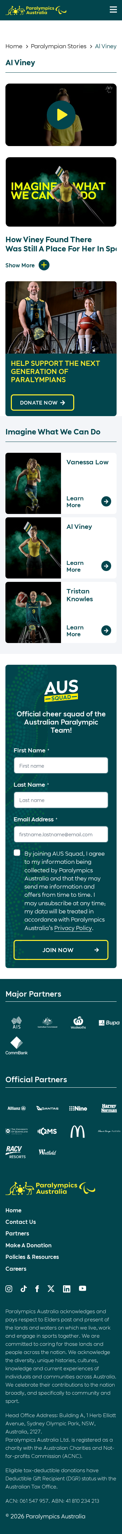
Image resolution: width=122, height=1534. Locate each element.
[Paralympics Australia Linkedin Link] (66, 1290)
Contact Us (20, 1221)
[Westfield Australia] (47, 1152)
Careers (15, 1268)
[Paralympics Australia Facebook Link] (37, 1289)
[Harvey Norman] (109, 1108)
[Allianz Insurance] (16, 1108)
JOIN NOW (58, 949)
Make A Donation (28, 1245)
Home (13, 45)
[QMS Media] (47, 1131)
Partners (17, 1233)
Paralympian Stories (58, 45)
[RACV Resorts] (16, 1152)
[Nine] (78, 1108)
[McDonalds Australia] (78, 1131)
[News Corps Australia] (109, 1131)
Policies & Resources (32, 1256)
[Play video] (61, 115)
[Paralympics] (35, 11)
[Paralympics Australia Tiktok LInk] (24, 1289)
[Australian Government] (47, 1023)
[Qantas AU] (47, 1108)
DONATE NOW (39, 402)
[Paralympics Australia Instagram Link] (8, 1289)
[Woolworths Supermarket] (78, 1023)
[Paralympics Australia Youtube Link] (82, 1288)
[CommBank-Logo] (16, 1045)
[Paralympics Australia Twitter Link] (51, 1289)
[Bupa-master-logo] (109, 1023)
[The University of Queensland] (16, 1131)
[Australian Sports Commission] (16, 1023)
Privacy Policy (73, 927)
